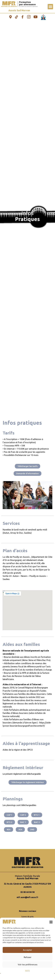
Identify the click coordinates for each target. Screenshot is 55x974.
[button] (51, 922)
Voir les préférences (27, 964)
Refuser (27, 957)
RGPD (27, 971)
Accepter (27, 950)
